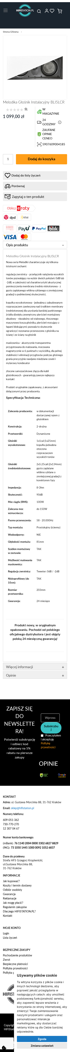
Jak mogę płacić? (13, 903)
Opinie (11, 675)
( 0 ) (25, 109)
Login (6, 933)
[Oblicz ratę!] (19, 210)
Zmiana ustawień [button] (42, 1045)
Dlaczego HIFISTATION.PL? (19, 911)
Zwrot (6, 960)
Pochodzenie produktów (17, 955)
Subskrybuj (51, 728)
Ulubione (52, 10)
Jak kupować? (11, 881)
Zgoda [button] (42, 1039)
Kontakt (7, 916)
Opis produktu (17, 245)
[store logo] (25, 10)
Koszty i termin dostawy (17, 885)
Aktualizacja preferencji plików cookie (4, 1048)
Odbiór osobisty (12, 890)
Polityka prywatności (15, 968)
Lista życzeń (10, 938)
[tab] (35, 244)
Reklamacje (9, 898)
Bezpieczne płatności (15, 964)
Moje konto (46, 10)
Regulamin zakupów (15, 907)
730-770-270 (11, 824)
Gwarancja (9, 894)
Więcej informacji (19, 667)
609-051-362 (11, 820)
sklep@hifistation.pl (22, 808)
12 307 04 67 (11, 828)
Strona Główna (10, 32)
